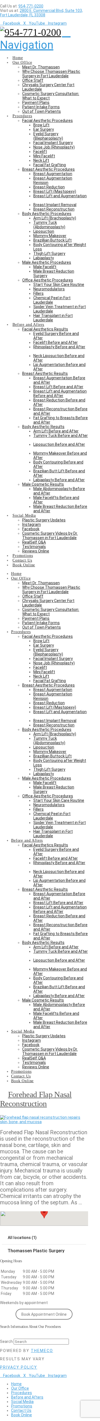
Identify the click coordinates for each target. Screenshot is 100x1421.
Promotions (21, 1406)
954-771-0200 (30, 6)
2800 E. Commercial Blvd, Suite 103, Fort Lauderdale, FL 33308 (41, 12)
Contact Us (21, 1410)
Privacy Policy (18, 1367)
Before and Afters (27, 1397)
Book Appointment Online (44, 1314)
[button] (35, 38)
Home (16, 1384)
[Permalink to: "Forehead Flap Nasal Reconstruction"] (44, 1122)
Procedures (21, 1393)
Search (6, 1341)
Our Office (20, 1388)
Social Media (22, 1401)
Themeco (42, 1350)
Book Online (21, 1415)
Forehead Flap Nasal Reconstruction (36, 1099)
